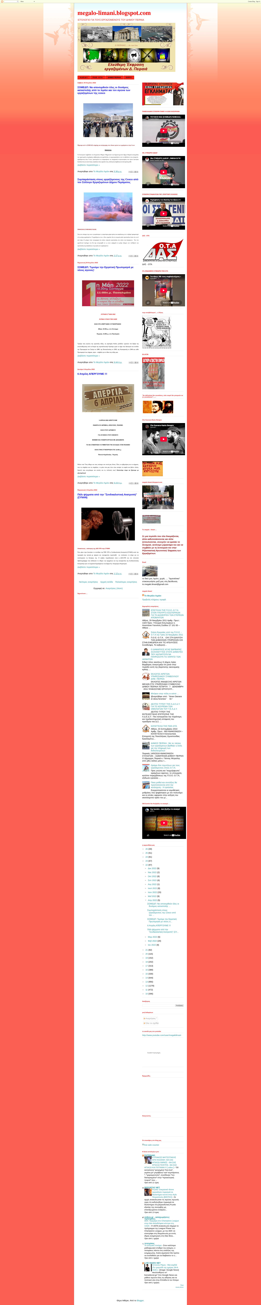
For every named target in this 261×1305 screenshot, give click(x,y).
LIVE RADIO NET (152, 1263)
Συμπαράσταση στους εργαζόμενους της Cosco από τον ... (161, 912)
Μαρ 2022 (153, 937)
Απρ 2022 (153, 900)
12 (146, 986)
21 (146, 950)
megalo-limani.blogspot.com (114, 12)
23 (146, 861)
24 (146, 857)
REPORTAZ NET (152, 1187)
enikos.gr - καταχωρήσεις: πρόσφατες (157, 1218)
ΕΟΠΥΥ (129, 77)
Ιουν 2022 (153, 892)
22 (146, 865)
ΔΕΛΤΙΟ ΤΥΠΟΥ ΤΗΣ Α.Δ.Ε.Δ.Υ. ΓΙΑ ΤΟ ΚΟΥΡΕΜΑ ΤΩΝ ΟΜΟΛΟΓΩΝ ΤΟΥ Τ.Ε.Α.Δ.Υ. (165, 706)
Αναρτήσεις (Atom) (114, 588)
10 (146, 994)
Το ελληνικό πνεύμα (153, 1245)
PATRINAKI (149, 1155)
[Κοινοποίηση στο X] (133, 172)
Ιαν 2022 (152, 945)
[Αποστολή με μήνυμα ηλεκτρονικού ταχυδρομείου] (130, 172)
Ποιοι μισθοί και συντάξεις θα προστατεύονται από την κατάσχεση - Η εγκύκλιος (164, 784)
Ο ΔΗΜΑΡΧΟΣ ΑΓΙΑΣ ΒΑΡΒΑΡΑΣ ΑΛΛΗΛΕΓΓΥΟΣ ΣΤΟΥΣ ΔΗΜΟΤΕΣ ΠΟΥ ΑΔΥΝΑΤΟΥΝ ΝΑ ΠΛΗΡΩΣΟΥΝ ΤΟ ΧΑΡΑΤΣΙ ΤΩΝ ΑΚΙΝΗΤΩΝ (162, 654)
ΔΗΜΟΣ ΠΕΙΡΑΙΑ (114, 77)
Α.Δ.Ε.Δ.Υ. (84, 77)
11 (146, 990)
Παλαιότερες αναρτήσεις (126, 582)
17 (146, 966)
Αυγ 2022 (152, 884)
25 (146, 853)
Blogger (140, 1300)
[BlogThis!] (131, 172)
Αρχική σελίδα (106, 582)
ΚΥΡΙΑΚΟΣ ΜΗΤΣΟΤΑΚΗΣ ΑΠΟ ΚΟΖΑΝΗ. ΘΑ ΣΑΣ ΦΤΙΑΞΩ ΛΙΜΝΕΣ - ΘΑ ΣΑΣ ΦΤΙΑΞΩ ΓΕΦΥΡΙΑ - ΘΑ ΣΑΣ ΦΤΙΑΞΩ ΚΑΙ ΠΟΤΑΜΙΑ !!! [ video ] (160, 1162)
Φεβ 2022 (152, 941)
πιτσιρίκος (149, 1243)
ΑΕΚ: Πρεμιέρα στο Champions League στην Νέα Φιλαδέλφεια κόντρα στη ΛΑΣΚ (161, 1223)
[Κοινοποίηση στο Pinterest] (137, 172)
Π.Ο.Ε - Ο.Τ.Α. (98, 77)
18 (146, 962)
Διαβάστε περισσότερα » (88, 165)
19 (146, 958)
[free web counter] (150, 1145)
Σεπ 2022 (152, 880)
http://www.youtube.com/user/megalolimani (161, 1035)
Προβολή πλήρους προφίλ (154, 599)
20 (146, 954)
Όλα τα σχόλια (152, 1023)
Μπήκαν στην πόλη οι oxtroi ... (165, 693)
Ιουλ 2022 (153, 888)
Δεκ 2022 (152, 868)
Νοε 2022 (152, 872)
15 (146, 974)
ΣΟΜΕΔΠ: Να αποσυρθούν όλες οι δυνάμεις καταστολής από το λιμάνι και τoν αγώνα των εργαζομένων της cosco (103, 90)
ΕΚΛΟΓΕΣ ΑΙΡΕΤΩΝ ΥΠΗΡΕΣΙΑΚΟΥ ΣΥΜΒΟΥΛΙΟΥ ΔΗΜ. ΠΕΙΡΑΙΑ (165, 676)
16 (146, 970)
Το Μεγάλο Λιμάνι (152, 596)
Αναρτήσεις (150, 1018)
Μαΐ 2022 (152, 896)
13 (146, 982)
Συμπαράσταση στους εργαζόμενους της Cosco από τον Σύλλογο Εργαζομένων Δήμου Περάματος (107, 181)
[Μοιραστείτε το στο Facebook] (135, 172)
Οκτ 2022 (152, 876)
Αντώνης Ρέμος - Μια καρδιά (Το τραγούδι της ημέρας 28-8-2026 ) (165, 1267)
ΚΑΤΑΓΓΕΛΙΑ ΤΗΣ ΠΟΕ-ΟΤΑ (164, 726)
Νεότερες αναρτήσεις (88, 582)
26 (146, 849)
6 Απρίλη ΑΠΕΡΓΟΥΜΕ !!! (92, 373)
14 (146, 978)
